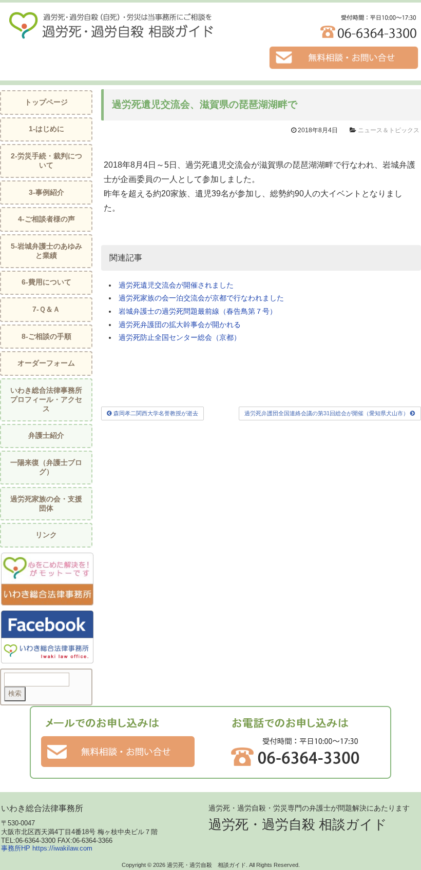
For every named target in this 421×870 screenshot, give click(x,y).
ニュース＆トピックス (388, 130)
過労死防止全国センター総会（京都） (180, 337)
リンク (46, 535)
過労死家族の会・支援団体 (46, 503)
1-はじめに (46, 129)
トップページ (46, 102)
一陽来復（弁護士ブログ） (46, 467)
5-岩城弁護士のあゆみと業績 (46, 250)
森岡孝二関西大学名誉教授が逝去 (155, 413)
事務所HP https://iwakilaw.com (46, 848)
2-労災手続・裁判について (46, 160)
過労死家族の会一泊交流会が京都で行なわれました (201, 298)
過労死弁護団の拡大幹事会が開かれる (180, 324)
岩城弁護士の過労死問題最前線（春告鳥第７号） (198, 311)
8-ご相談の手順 (46, 336)
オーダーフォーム (46, 363)
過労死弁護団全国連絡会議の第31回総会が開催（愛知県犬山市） (327, 413)
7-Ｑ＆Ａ (46, 309)
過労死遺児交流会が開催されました (176, 285)
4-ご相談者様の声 (46, 219)
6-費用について (46, 282)
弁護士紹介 (46, 435)
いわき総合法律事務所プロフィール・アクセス (46, 400)
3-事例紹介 (46, 192)
